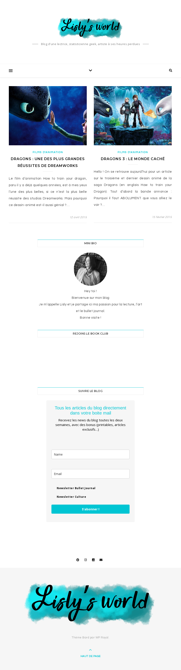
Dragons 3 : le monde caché (133, 159)
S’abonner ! (90, 509)
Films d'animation (48, 152)
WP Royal (102, 637)
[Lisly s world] (90, 28)
